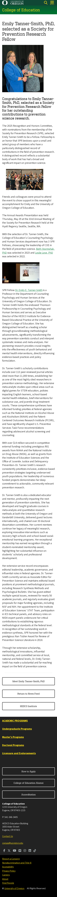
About (5, 879)
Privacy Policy (8, 871)
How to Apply (28, 771)
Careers (6, 875)
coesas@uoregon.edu (12, 843)
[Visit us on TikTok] (34, 851)
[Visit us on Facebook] (4, 851)
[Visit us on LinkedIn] (29, 851)
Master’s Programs (13, 737)
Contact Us (7, 836)
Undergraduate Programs (17, 729)
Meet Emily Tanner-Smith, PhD (28, 681)
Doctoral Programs (13, 745)
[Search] (46, 3)
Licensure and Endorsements (19, 753)
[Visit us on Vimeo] (19, 851)
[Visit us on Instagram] (24, 851)
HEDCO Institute (28, 706)
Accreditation (28, 794)
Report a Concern (11, 858)
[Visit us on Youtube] (14, 851)
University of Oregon (14, 888)
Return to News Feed (28, 693)
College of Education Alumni (28, 783)
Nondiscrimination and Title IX (16, 862)
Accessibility (8, 866)
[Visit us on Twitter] (9, 851)
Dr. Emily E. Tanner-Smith (29, 290)
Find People (8, 883)
